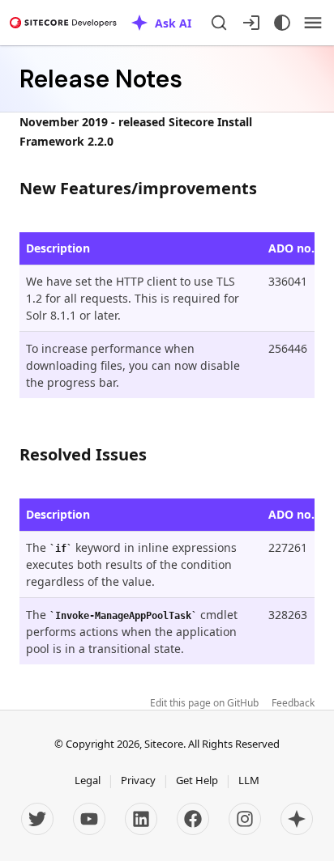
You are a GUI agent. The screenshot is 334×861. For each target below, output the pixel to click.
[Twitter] (37, 819)
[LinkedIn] (141, 819)
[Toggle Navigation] (313, 22)
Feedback (293, 703)
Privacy (138, 780)
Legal (88, 780)
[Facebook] (193, 819)
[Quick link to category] (265, 188)
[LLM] (296, 819)
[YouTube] (89, 819)
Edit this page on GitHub (204, 703)
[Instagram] (245, 819)
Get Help (197, 780)
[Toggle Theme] (282, 22)
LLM (248, 780)
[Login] (251, 22)
